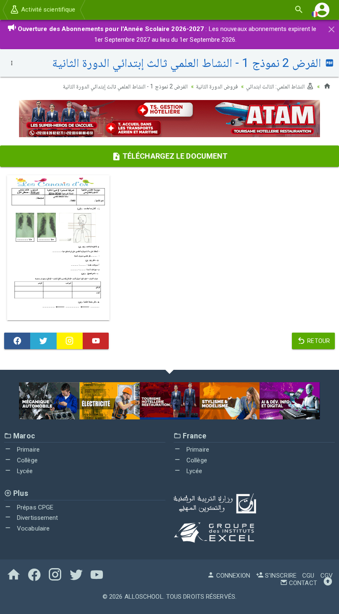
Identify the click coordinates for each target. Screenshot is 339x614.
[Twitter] (43, 341)
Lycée (24, 471)
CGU (308, 575)
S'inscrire (279, 575)
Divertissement (36, 517)
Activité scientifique (47, 9)
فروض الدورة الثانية (217, 86)
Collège (26, 460)
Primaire (27, 449)
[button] (322, 9)
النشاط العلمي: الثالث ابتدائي (276, 86)
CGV (326, 575)
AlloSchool (143, 596)
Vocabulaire (32, 528)
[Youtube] (96, 341)
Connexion (232, 575)
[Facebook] (17, 341)
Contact (302, 583)
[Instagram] (70, 341)
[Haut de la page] (328, 583)
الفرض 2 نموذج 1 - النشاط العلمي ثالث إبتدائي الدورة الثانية (125, 86)
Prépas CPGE (34, 507)
